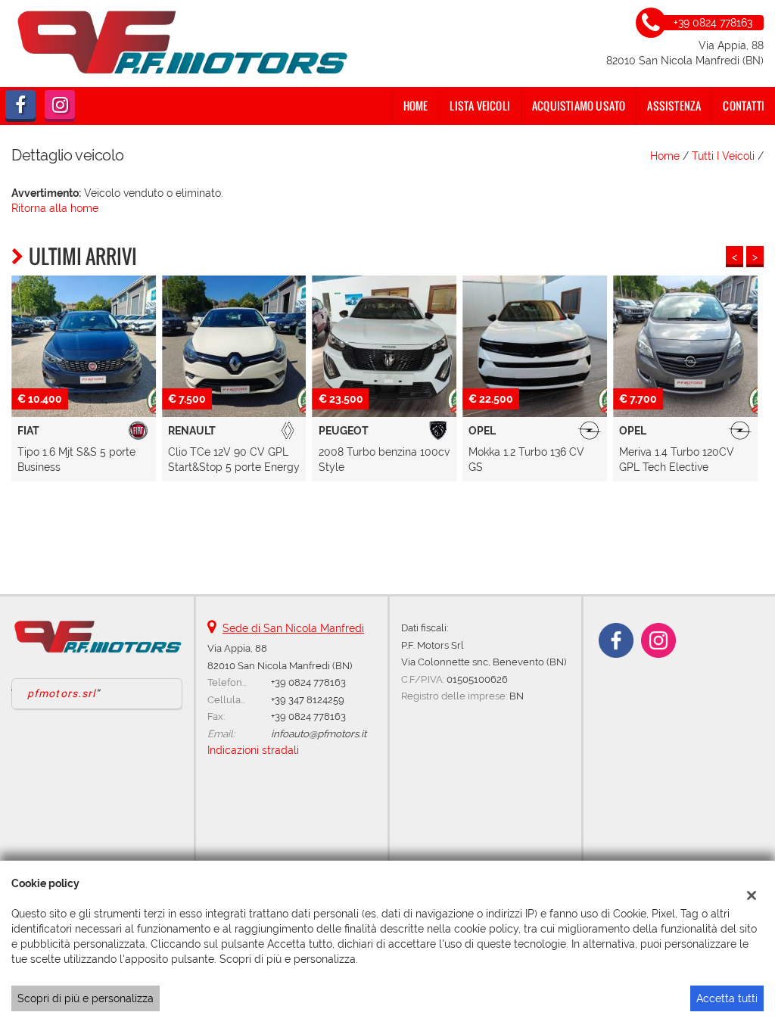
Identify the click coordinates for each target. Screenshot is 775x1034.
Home (415, 106)
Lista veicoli (480, 106)
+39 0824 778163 (308, 682)
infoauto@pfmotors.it (318, 733)
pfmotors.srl (61, 693)
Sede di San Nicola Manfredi (293, 628)
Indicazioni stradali (253, 750)
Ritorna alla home (54, 208)
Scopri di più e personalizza (85, 998)
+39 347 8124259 (307, 699)
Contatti (743, 106)
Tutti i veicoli (723, 156)
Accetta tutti (727, 998)
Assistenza (674, 106)
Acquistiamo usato (578, 106)
